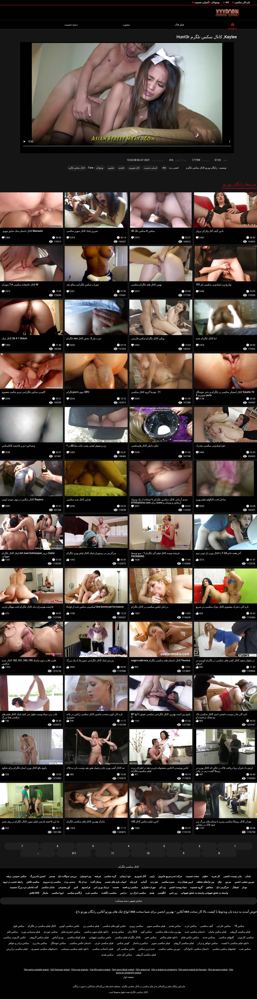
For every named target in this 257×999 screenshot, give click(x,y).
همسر (52, 876)
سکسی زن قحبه (130, 887)
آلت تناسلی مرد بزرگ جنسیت (24, 887)
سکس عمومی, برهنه (16, 876)
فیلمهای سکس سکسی (223, 948)
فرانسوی (85, 887)
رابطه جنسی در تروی (13, 882)
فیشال (235, 887)
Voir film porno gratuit (100, 969)
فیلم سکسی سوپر (156, 926)
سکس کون (146, 931)
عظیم (205, 876)
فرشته (98, 876)
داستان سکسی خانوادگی (196, 948)
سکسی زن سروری (52, 882)
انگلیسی (162, 893)
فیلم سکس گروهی (39, 937)
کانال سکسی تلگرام (128, 866)
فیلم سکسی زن (91, 926)
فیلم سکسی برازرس (17, 948)
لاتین (76, 887)
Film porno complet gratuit (36, 969)
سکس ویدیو (118, 931)
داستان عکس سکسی (80, 943)
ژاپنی (152, 876)
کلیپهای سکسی (226, 937)
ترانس (123, 893)
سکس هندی (175, 926)
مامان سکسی (48, 887)
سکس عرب (190, 926)
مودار (244, 887)
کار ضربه (216, 876)
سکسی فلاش (32, 882)
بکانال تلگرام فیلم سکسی (128, 937)
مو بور (228, 882)
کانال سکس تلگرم (77, 168)
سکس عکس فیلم (190, 937)
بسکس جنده (209, 937)
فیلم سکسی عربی (104, 943)
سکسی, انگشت (109, 893)
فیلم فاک (179, 24)
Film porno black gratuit (123, 969)
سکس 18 (239, 926)
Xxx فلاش (34, 893)
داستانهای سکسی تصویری (44, 948)
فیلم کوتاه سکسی (76, 937)
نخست (116, 887)
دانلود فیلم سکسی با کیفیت (235, 943)
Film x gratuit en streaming (164, 969)
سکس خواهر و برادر (207, 943)
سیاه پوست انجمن (178, 887)
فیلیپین (111, 168)
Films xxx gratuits (79, 969)
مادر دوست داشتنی (232, 876)
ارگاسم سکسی (74, 893)
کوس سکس (123, 943)
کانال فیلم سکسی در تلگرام (42, 926)
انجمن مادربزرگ (37, 876)
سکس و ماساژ (140, 943)
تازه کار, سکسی (242, 2)
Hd (227, 2)
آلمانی (144, 882)
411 (74, 853)
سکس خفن (150, 937)
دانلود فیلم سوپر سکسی (96, 931)
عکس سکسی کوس (69, 926)
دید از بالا (83, 882)
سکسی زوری (136, 926)
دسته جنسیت (71, 24)
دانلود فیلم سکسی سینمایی (75, 948)
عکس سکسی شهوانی (100, 937)
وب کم (162, 887)
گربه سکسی (110, 876)
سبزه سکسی (168, 882)
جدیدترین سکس (146, 948)
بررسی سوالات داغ (67, 876)
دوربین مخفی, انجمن (244, 882)
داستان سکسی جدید (194, 931)
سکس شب (245, 948)
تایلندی (121, 168)
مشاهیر (209, 887)
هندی (151, 893)
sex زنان (132, 931)
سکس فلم (12, 931)
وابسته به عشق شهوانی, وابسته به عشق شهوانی (204, 893)
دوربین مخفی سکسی (169, 948)
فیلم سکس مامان (217, 931)
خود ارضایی (125, 876)
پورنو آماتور (58, 937)
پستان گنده (96, 882)
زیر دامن (173, 893)
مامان (248, 876)
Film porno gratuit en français (192, 969)
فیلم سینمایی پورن (30, 931)
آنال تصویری (134, 168)
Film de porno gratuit (218, 969)
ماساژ (45, 893)
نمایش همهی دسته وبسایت (128, 900)
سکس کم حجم (124, 954)
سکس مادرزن (40, 943)
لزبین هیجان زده (185, 882)
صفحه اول (128, 977)
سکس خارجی (223, 926)
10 (148, 853)
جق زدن (154, 882)
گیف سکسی (206, 926)
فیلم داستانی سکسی (102, 948)
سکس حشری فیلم (70, 931)
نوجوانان (215, 2)
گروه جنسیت (196, 887)
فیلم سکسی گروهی (240, 931)
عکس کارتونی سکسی (14, 937)
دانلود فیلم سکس (169, 937)
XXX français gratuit (60, 969)
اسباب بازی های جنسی (115, 882)
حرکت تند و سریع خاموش (170, 876)
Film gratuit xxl (143, 969)
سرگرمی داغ (223, 887)
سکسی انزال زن (138, 893)
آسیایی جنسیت (201, 2)
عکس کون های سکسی (114, 926)
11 (112, 853)
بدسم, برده (69, 882)
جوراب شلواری (148, 887)
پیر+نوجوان (85, 876)
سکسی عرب (91, 893)
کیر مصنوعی (64, 887)
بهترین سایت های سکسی (168, 931)
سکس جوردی (51, 931)
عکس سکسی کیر (126, 948)
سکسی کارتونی (246, 937)
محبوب (126, 24)
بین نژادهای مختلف (205, 882)
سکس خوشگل (58, 943)
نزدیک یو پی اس (101, 887)
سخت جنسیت (192, 876)
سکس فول (18, 926)
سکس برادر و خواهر (18, 943)
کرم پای (133, 882)
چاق (220, 882)
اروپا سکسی (58, 893)
